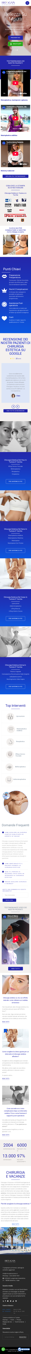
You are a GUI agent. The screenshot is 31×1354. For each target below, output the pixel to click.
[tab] (15, 834)
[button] (25, 245)
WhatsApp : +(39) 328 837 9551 (11, 1275)
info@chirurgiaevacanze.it (10, 1273)
